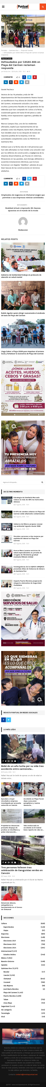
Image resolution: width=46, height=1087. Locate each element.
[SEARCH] (42, 482)
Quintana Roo (6, 968)
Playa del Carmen (7, 58)
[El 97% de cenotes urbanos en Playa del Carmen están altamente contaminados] (6, 514)
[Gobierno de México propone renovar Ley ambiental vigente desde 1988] (6, 526)
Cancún (6, 975)
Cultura (4, 924)
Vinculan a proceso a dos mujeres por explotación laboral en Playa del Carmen (28, 538)
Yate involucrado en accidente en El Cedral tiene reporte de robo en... (34, 828)
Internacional (6, 951)
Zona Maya (8, 1003)
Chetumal (7, 979)
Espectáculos (9, 927)
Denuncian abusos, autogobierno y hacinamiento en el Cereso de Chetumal (11, 906)
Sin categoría (6, 1010)
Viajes (6, 930)
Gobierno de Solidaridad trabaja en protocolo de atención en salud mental (21, 276)
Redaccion (7, 71)
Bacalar (6, 972)
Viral (3, 1017)
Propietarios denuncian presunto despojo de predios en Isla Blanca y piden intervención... (10, 829)
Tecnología (5, 1013)
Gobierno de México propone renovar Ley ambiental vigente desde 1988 (28, 525)
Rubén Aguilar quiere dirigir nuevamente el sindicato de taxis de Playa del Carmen (23, 314)
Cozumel (7, 982)
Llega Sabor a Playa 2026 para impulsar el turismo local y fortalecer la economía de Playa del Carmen (22, 352)
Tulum (6, 1000)
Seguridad (5, 1006)
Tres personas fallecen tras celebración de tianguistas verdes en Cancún (22, 870)
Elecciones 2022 (10, 944)
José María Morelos (11, 989)
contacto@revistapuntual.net (27, 1075)
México (4, 958)
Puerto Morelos (10, 996)
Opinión (4, 965)
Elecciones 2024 (10, 948)
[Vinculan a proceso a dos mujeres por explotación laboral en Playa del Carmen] (6, 539)
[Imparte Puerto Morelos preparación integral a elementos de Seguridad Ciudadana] (6, 583)
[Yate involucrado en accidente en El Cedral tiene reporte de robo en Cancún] (34, 816)
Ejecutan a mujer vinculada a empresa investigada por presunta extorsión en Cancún (11, 802)
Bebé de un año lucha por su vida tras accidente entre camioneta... (22, 767)
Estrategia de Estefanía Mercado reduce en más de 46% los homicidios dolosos (29, 500)
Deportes (4, 934)
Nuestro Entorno (7, 961)
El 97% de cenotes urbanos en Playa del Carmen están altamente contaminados (29, 513)
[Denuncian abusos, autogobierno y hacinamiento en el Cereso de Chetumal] (11, 893)
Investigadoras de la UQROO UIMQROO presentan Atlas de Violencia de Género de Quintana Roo (29, 569)
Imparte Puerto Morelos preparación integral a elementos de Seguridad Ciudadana (28, 583)
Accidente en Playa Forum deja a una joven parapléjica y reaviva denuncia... (34, 802)
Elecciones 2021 (10, 941)
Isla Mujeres (8, 986)
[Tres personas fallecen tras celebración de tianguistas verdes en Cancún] (23, 850)
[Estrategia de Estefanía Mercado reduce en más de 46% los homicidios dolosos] (6, 500)
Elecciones (5, 937)
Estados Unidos (10, 955)
